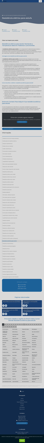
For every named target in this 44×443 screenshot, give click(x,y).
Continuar (22, 440)
